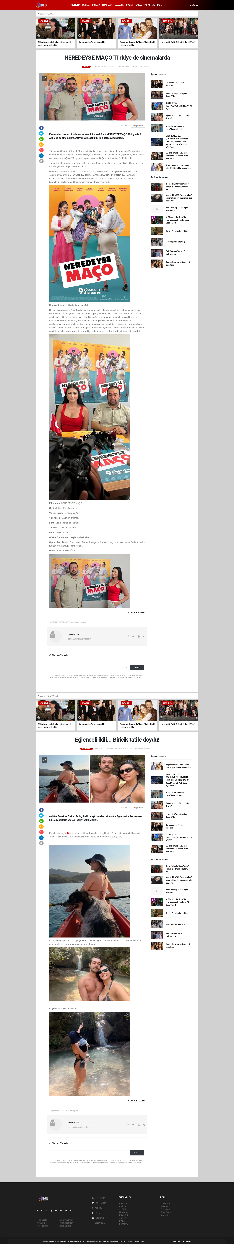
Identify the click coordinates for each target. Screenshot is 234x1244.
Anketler (164, 1206)
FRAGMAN (107, 5)
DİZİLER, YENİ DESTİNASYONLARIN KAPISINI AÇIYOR (179, 106)
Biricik (70, 833)
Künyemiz (99, 1218)
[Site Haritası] (67, 1210)
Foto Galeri (100, 1198)
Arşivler (98, 1213)
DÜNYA (50, 14)
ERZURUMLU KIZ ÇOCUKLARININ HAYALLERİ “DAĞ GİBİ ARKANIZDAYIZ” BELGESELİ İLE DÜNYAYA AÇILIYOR (177, 141)
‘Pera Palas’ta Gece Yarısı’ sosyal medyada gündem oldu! (177, 187)
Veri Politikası (42, 1226)
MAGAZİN (119, 5)
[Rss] (62, 1210)
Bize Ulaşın (100, 1223)
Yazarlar (99, 1208)
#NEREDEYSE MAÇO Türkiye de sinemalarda (68, 622)
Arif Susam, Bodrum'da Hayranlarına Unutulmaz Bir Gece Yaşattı (178, 220)
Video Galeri (100, 1203)
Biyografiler (166, 1209)
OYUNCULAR (53, 696)
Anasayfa (42, 14)
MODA (139, 5)
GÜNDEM (75, 5)
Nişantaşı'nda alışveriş (175, 242)
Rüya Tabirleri (166, 1212)
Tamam (188, 1241)
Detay (177, 1241)
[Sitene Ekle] (72, 1210)
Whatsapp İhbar (66, 1223)
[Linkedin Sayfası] (57, 1210)
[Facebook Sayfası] (38, 1210)
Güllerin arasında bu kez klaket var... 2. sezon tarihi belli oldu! (177, 156)
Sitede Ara (165, 1203)
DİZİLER (86, 5)
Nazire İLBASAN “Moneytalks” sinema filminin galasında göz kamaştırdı (179, 198)
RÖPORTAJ (149, 5)
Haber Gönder (65, 1226)
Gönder (137, 667)
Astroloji (164, 1215)
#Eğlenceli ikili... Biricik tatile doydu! (63, 1110)
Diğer (160, 5)
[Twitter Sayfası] (43, 1210)
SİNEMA (96, 5)
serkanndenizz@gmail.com (79, 639)
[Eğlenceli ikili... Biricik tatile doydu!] (92, 778)
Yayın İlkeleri (42, 1223)
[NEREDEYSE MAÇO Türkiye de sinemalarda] (92, 96)
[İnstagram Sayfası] (48, 1210)
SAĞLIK (129, 5)
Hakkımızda (42, 1220)
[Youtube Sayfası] (52, 1210)
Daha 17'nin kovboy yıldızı (177, 231)
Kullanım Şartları (66, 1220)
